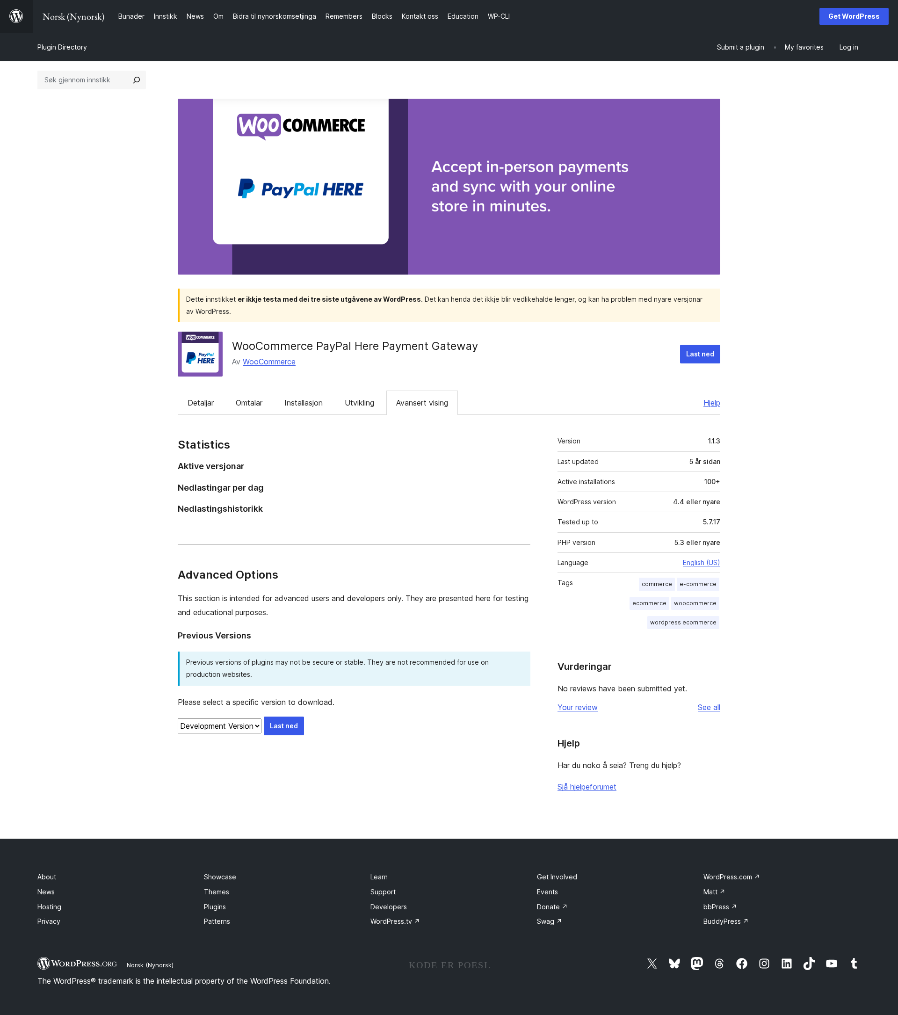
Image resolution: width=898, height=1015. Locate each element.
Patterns (217, 921)
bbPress (720, 907)
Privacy (48, 921)
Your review (578, 707)
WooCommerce (269, 361)
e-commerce (698, 583)
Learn (379, 877)
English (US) (701, 562)
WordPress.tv (395, 921)
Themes (216, 892)
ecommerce (649, 603)
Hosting (49, 907)
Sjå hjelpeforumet (587, 786)
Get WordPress (854, 16)
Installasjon (303, 402)
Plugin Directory (62, 47)
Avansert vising (422, 402)
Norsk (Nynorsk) (150, 965)
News (46, 892)
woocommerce (695, 603)
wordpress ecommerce (683, 622)
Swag (549, 921)
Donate (552, 907)
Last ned (700, 354)
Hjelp (711, 402)
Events (547, 892)
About (46, 877)
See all (709, 707)
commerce (657, 583)
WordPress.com (731, 877)
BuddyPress (726, 921)
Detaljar (201, 402)
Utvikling (359, 402)
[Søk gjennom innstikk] (136, 80)
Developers (388, 907)
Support (383, 892)
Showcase (220, 877)
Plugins (215, 907)
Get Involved (557, 877)
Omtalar (249, 402)
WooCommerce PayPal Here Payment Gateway (355, 346)
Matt (714, 892)
